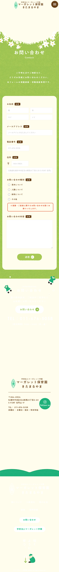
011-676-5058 (36, 319)
